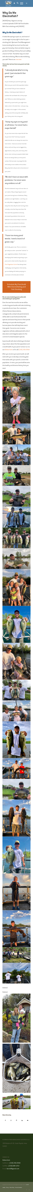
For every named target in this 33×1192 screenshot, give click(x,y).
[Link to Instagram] (29, 1190)
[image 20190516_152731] (16, 379)
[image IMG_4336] (16, 624)
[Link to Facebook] (26, 1190)
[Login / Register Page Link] (13, 3)
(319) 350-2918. (24, 350)
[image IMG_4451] (16, 789)
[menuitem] (13, 3)
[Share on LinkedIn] (22, 1120)
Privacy (7, 1187)
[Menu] (20, 3)
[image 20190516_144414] (16, 955)
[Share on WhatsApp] (11, 1120)
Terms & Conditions (18, 1187)
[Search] (16, 3)
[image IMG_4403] (16, 405)
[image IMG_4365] (16, 454)
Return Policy (12, 1187)
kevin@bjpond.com (13, 1169)
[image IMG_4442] (16, 475)
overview (18, 59)
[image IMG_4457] (16, 538)
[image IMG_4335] (16, 855)
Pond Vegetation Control (11, 264)
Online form (8, 350)
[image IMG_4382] (16, 768)
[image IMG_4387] (16, 928)
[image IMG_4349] (16, 661)
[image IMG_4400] (16, 818)
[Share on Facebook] (5, 1120)
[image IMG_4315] (16, 739)
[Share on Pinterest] (16, 1120)
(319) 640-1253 (13, 1166)
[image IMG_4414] (16, 517)
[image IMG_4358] (16, 587)
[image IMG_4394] (16, 891)
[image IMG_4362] (16, 710)
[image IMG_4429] (16, 558)
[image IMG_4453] (16, 496)
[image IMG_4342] (16, 434)
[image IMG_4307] (16, 973)
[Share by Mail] (27, 1120)
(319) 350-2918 (14, 1163)
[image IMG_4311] (16, 690)
